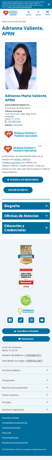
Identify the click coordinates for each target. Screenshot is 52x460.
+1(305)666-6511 (33, 355)
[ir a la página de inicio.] (14, 13)
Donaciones (28, 339)
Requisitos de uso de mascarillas (15, 443)
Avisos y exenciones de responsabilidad (19, 7)
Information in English (10, 418)
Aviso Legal (6, 433)
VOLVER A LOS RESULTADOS (23, 179)
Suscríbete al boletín (27, 331)
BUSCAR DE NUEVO (18, 190)
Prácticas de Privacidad (11, 428)
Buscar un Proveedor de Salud (14, 21)
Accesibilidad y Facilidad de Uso (14, 423)
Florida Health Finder (10, 438)
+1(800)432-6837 (33, 360)
